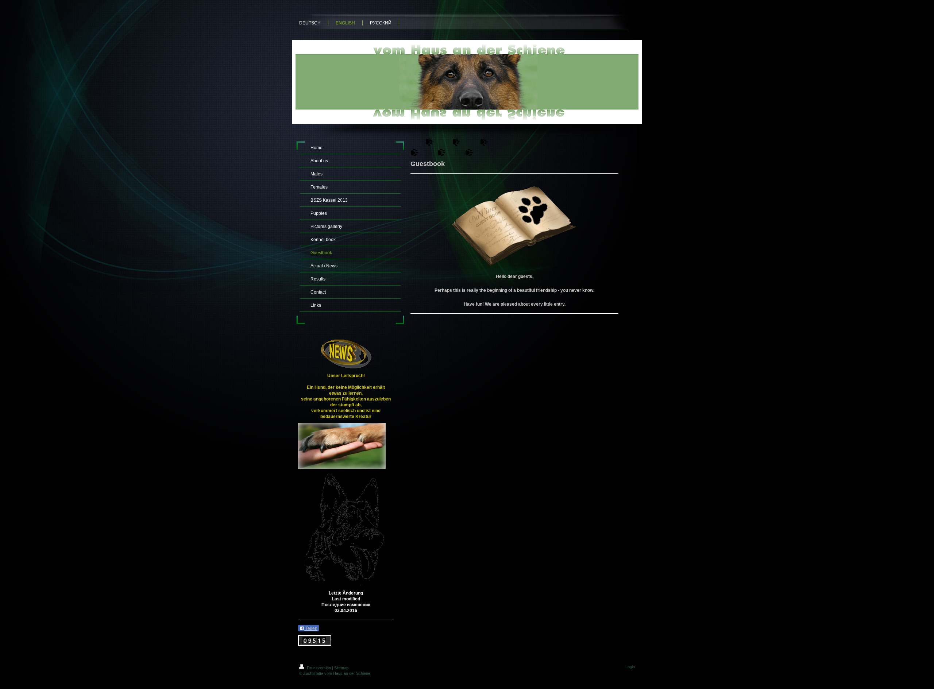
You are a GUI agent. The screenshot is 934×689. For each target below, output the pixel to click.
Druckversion (319, 668)
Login (630, 667)
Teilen (310, 628)
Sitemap (341, 668)
